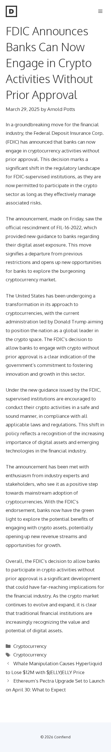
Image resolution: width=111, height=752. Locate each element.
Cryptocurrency (29, 646)
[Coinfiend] (11, 11)
